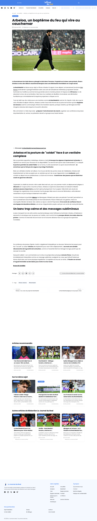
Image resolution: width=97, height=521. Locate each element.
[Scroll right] (57, 8)
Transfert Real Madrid (31, 8)
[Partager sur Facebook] (26, 273)
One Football (51, 512)
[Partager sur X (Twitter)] (19, 273)
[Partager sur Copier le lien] (33, 273)
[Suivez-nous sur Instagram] (5, 8)
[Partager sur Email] (29, 273)
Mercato (54, 8)
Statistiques (53, 501)
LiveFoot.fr (21, 8)
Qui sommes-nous (78, 486)
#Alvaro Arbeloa (23, 282)
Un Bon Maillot (7, 512)
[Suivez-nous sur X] (8, 8)
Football (62, 493)
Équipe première (64, 491)
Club (51, 491)
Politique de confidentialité (79, 493)
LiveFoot (50, 509)
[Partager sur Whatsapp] (23, 273)
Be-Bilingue (29, 512)
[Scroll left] (16, 8)
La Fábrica (62, 495)
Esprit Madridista (8, 509)
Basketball (62, 489)
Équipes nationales (54, 493)
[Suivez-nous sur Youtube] (11, 8)
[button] (19, 3)
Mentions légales (77, 491)
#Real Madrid (32, 282)
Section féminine (64, 499)
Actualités (41, 8)
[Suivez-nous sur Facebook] (2, 8)
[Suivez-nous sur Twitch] (14, 8)
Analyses (48, 8)
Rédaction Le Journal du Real (31, 27)
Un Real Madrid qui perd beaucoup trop (34, 148)
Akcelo (28, 509)
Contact (75, 489)
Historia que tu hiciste (53, 496)
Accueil (14, 13)
